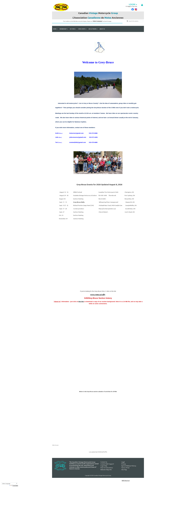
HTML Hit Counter (55, 445)
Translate (15, 485)
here (129, 6)
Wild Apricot (126, 480)
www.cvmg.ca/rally (97, 295)
